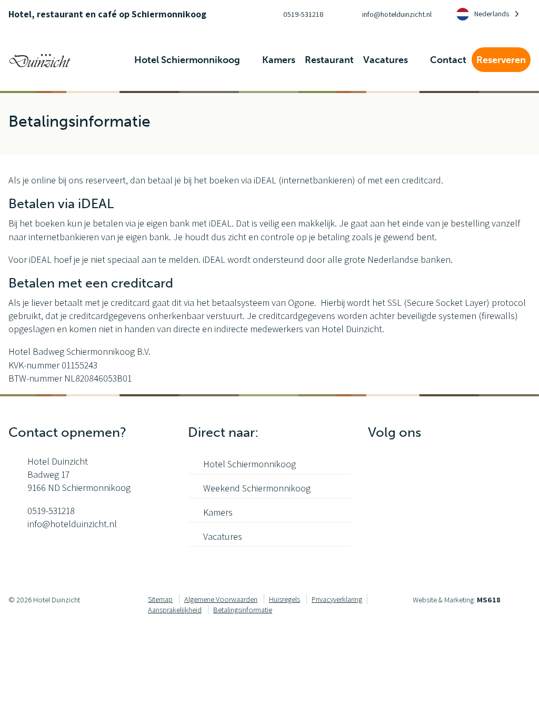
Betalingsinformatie (242, 609)
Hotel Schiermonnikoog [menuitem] (188, 60)
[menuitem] (294, 14)
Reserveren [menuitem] (501, 60)
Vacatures (222, 536)
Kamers (218, 512)
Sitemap (160, 599)
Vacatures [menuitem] (386, 60)
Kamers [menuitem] (278, 60)
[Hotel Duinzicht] (40, 59)
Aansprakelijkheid (175, 609)
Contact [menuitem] (448, 60)
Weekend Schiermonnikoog (257, 488)
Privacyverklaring (337, 599)
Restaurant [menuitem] (329, 60)
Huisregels (284, 599)
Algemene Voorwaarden (220, 599)
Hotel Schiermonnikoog (249, 464)
